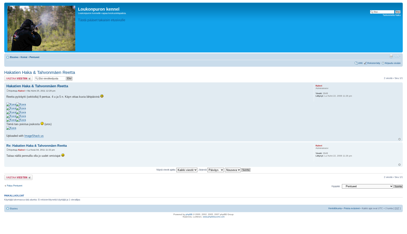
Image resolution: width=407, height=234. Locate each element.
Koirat (24, 57)
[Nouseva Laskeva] (238, 169)
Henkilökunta (335, 208)
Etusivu (14, 57)
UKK (360, 63)
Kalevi (21, 91)
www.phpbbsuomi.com (213, 217)
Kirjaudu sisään (393, 63)
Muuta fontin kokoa (397, 56)
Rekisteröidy (373, 63)
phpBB (189, 214)
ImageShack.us (34, 135)
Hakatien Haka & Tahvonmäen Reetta (39, 72)
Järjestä (202, 169)
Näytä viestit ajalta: (166, 169)
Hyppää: (336, 186)
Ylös (399, 139)
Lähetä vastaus (12, 77)
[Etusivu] (41, 27)
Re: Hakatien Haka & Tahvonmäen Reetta (36, 145)
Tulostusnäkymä (391, 56)
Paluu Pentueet (14, 185)
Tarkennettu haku (392, 15)
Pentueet (34, 57)
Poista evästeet (352, 208)
